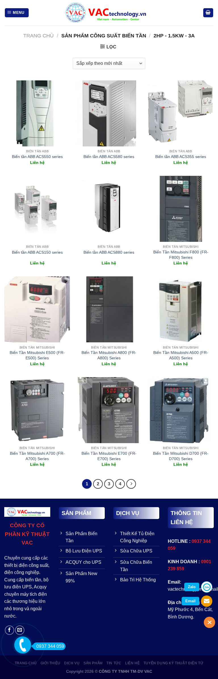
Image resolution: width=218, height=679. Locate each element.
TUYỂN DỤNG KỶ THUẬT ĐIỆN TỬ (174, 663)
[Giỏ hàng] (208, 13)
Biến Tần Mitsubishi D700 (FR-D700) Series (180, 456)
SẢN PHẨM (93, 663)
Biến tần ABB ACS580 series (108, 156)
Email (190, 601)
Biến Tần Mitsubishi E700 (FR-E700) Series (109, 456)
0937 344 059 (50, 646)
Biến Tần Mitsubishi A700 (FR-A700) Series (37, 456)
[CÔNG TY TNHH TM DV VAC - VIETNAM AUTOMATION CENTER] (109, 13)
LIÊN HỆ (132, 663)
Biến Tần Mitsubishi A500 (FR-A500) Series (180, 355)
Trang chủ (38, 36)
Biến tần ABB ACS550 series (37, 156)
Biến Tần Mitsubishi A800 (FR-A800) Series (108, 355)
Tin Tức (113, 663)
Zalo (192, 587)
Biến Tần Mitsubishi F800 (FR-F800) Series (180, 255)
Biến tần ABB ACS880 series (108, 252)
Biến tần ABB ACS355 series (180, 156)
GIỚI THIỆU (50, 663)
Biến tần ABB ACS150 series (37, 252)
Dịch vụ (71, 663)
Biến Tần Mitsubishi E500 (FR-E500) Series (37, 355)
